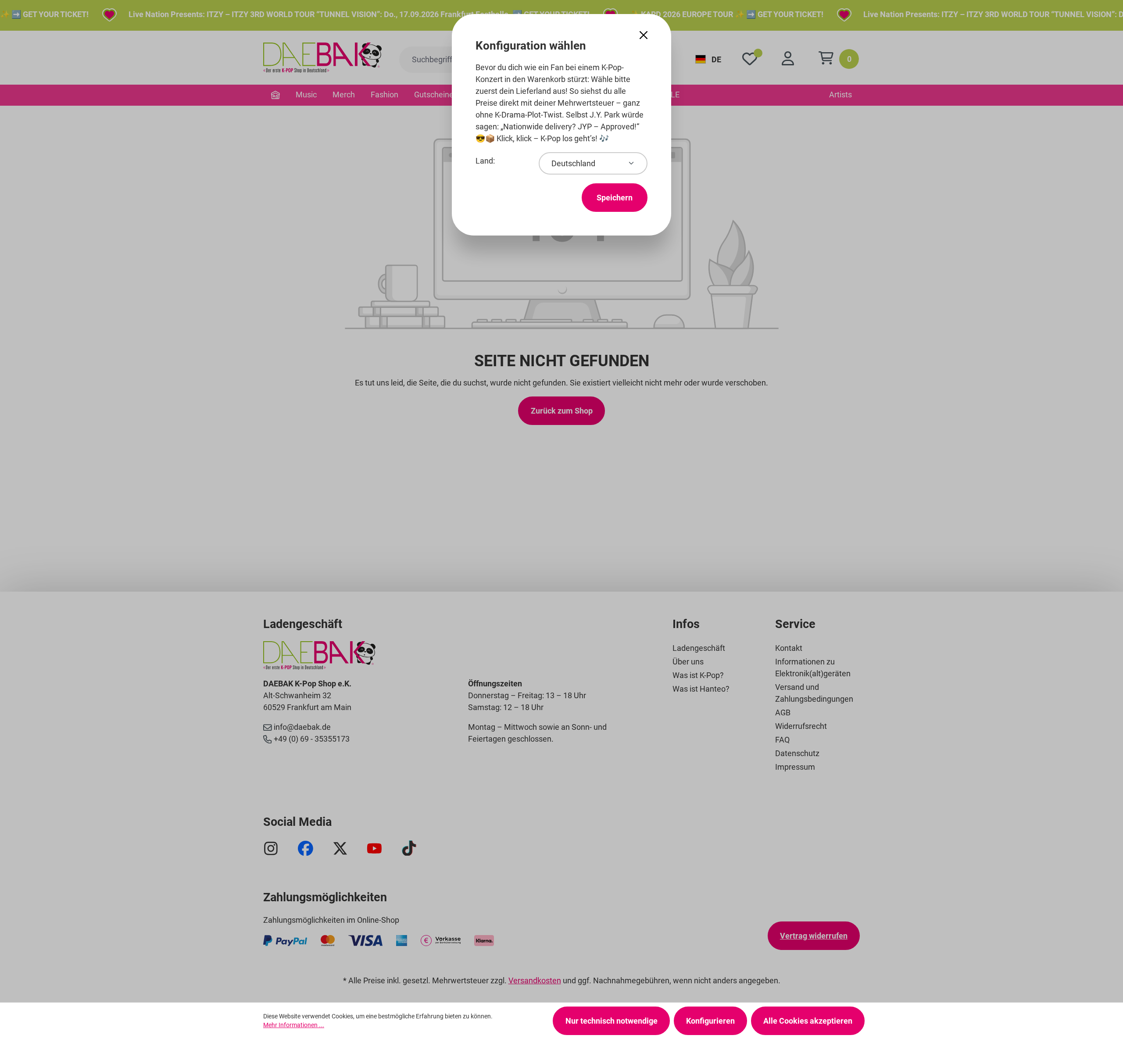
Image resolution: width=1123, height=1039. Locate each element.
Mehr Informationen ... (293, 1024)
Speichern (615, 197)
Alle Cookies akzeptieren (807, 1020)
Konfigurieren (710, 1020)
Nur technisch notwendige (611, 1020)
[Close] (643, 35)
